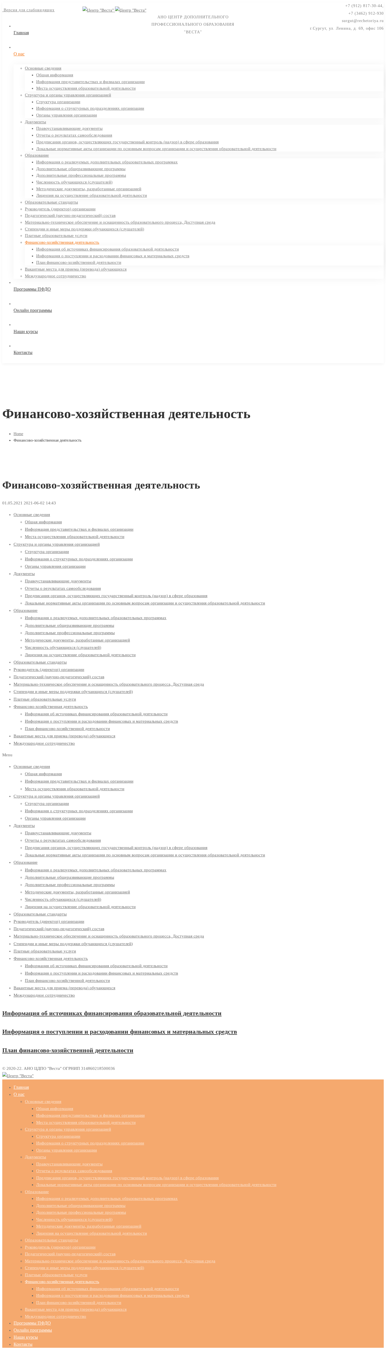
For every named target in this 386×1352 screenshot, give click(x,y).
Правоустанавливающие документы (58, 581)
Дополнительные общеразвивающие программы (69, 625)
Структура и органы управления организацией (57, 544)
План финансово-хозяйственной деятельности (67, 728)
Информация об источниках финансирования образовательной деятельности (96, 714)
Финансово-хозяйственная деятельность (51, 706)
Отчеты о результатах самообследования (63, 588)
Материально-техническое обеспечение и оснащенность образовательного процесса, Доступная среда (109, 684)
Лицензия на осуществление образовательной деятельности (80, 655)
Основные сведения (32, 514)
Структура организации (47, 551)
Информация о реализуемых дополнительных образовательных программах (95, 617)
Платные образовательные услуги (45, 699)
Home (18, 434)
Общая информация (43, 522)
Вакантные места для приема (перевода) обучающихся (64, 736)
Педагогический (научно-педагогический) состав (59, 677)
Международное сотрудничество (44, 743)
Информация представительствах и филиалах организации (79, 529)
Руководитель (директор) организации (49, 669)
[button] (193, 755)
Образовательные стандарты (40, 662)
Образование (26, 610)
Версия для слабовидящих (28, 10)
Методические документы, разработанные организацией (77, 640)
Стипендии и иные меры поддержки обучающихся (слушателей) (73, 691)
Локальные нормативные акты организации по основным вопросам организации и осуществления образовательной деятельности (145, 603)
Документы (24, 573)
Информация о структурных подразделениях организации (79, 559)
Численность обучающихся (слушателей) (63, 647)
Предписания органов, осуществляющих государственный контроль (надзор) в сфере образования (116, 595)
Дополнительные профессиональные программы (70, 632)
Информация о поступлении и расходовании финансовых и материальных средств (101, 721)
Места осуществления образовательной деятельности (74, 536)
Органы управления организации (55, 566)
